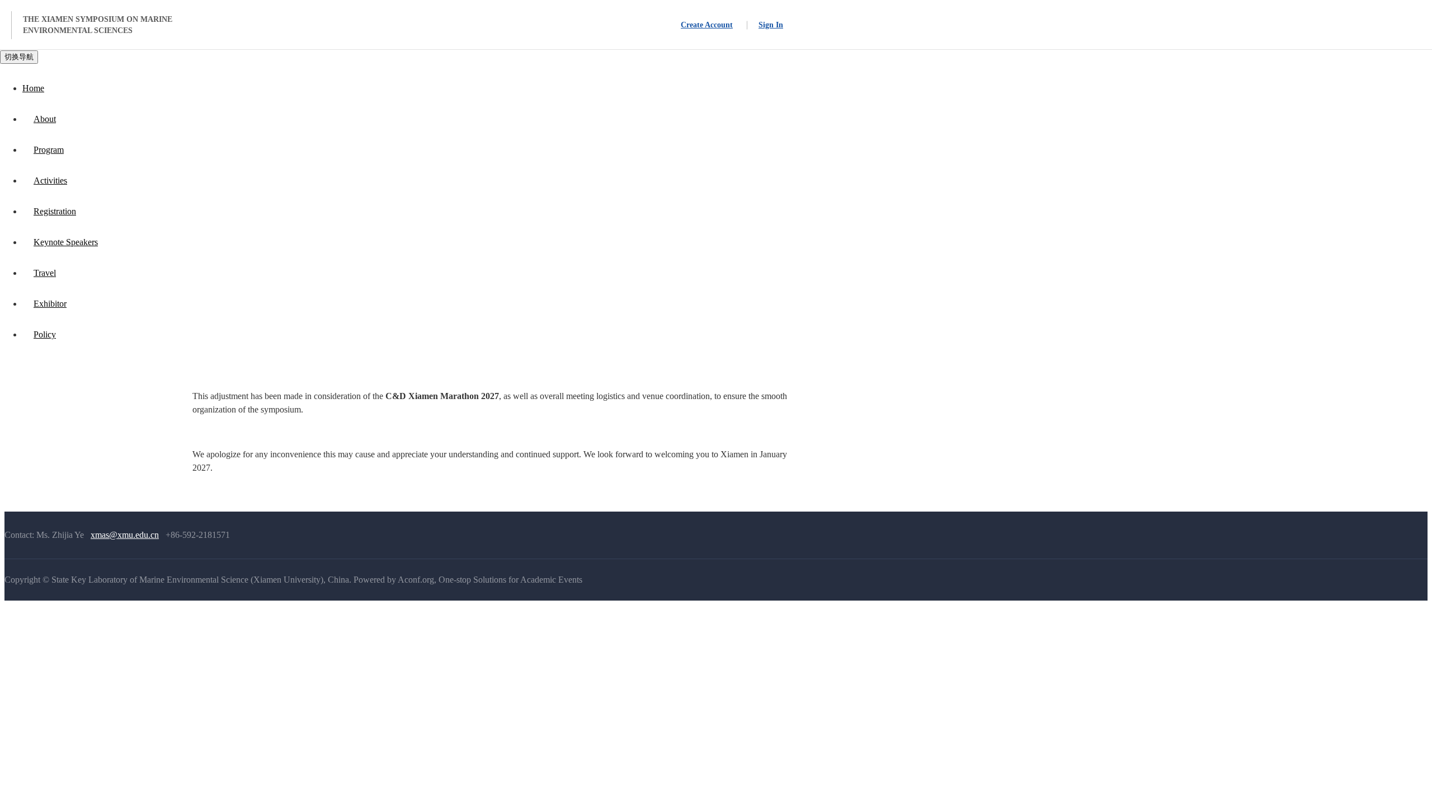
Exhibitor (50, 303)
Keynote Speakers (66, 242)
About (45, 119)
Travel (45, 273)
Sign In (771, 25)
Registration (55, 211)
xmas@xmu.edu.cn (125, 535)
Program (49, 149)
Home (33, 88)
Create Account (707, 25)
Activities (50, 180)
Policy (45, 334)
